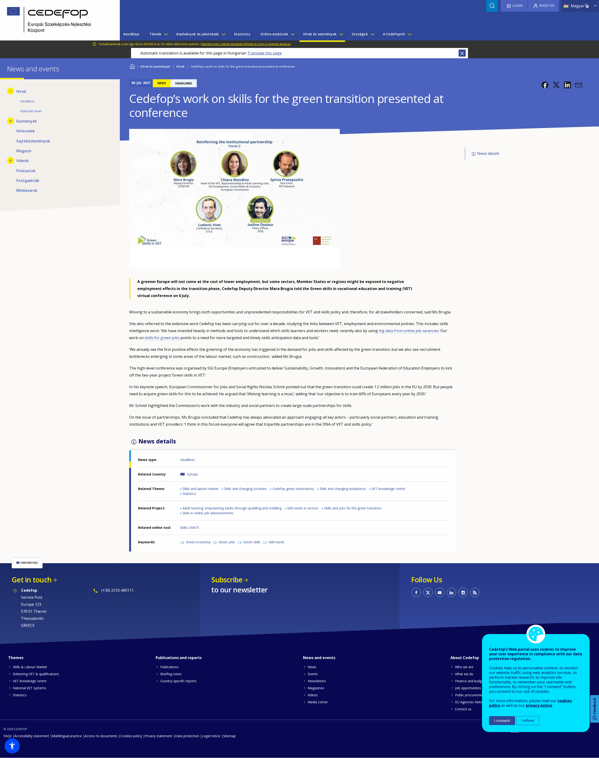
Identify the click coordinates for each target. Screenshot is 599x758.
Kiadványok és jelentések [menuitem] (197, 34)
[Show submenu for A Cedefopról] (409, 34)
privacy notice (539, 705)
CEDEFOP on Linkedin (451, 592)
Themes (15, 657)
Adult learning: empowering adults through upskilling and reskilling (232, 508)
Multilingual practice (67, 736)
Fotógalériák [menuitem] (27, 180)
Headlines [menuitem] (27, 101)
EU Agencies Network (471, 702)
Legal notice (211, 736)
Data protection (187, 736)
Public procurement (470, 695)
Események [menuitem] (26, 121)
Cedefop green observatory (293, 488)
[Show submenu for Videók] (10, 160)
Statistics (189, 493)
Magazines (316, 688)
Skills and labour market (201, 488)
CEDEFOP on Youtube (439, 592)
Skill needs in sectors (302, 508)
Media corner (318, 702)
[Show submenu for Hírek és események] (341, 34)
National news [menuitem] (31, 111)
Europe (192, 474)
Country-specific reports (178, 681)
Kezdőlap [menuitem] (131, 34)
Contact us (463, 709)
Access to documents (101, 736)
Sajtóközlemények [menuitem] (33, 141)
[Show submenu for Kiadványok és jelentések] (223, 34)
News (312, 667)
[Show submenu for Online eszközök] (292, 34)
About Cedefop (464, 657)
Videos (313, 695)
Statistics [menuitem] (242, 34)
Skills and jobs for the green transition (352, 508)
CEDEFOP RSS (474, 592)
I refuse (527, 720)
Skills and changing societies (245, 488)
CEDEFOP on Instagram (463, 592)
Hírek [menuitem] (21, 91)
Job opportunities (468, 688)
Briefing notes (171, 674)
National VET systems (29, 688)
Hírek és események (155, 66)
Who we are (464, 667)
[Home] (56, 20)
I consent (502, 720)
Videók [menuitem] (22, 160)
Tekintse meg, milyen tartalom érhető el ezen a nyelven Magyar (246, 44)
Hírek (180, 66)
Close (462, 53)
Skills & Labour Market (30, 667)
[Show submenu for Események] (10, 120)
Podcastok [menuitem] (26, 170)
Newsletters (317, 681)
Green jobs (227, 542)
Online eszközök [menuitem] (274, 34)
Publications (169, 667)
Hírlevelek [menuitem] (25, 131)
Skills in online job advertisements (208, 513)
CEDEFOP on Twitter (428, 592)
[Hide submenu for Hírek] (10, 90)
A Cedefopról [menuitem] (394, 34)
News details (488, 153)
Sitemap (229, 736)
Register (546, 5)
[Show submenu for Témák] (165, 34)
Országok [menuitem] (360, 34)
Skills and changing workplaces (343, 488)
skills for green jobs (162, 337)
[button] (545, 85)
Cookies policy (131, 736)
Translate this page (264, 53)
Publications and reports (179, 657)
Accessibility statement (32, 736)
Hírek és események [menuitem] (319, 34)
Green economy (198, 542)
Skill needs (276, 542)
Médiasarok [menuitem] (26, 190)
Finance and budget (470, 681)
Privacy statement (158, 736)
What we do (464, 674)
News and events (319, 657)
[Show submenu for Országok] (372, 34)
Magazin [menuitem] (23, 150)
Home (132, 66)
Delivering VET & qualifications (36, 674)
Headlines (187, 459)
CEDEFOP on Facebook (416, 592)
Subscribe (226, 579)
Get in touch (31, 579)
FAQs (8, 736)
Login (517, 5)
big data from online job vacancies (409, 330)
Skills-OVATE (189, 527)
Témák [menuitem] (155, 34)
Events (313, 674)
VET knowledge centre (388, 488)
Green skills (251, 542)
